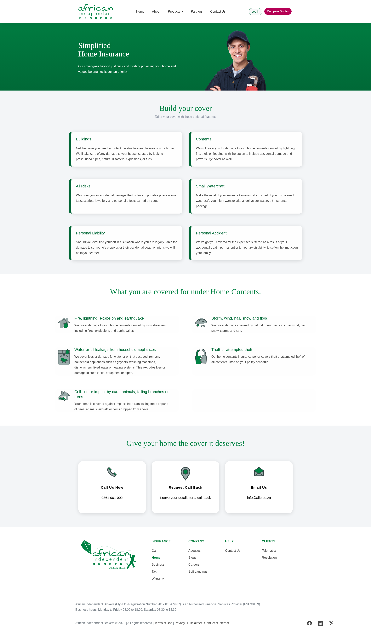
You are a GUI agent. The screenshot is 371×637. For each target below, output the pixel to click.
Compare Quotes (278, 11)
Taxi (154, 571)
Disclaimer (194, 623)
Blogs (192, 557)
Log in (255, 11)
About (156, 11)
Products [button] (174, 11)
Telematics (269, 550)
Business (158, 564)
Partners (197, 11)
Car (154, 550)
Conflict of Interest (216, 623)
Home (156, 557)
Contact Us (217, 11)
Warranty (158, 578)
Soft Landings (197, 571)
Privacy (180, 623)
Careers (193, 564)
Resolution (269, 557)
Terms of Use (163, 623)
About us (194, 550)
